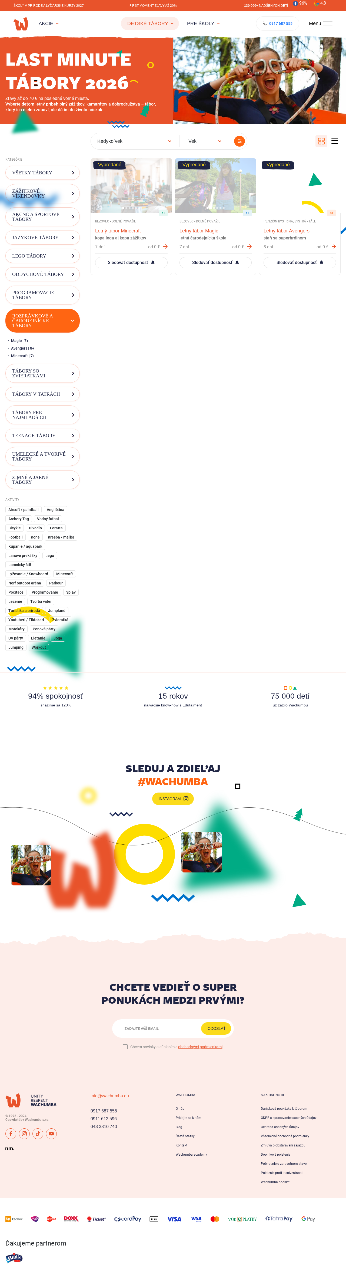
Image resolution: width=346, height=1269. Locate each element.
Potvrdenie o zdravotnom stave (284, 1164)
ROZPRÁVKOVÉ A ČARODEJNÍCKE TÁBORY (32, 320)
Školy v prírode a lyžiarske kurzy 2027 (49, 6)
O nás (180, 1109)
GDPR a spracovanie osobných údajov (289, 1118)
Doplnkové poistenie (275, 1154)
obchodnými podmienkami (200, 1047)
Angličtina (55, 509)
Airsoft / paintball (23, 509)
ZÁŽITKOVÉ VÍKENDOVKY (28, 193)
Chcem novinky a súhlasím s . (177, 1047)
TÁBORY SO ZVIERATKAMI (28, 373)
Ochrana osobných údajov (280, 1127)
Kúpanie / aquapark (25, 546)
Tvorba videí (40, 601)
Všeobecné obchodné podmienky (285, 1136)
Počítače (16, 592)
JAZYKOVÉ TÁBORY (35, 237)
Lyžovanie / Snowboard (28, 574)
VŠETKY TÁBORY (32, 172)
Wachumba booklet (275, 1182)
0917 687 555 (104, 1111)
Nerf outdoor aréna (24, 583)
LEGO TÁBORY (29, 256)
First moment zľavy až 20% (153, 6)
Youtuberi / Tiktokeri (26, 620)
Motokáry (16, 629)
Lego (49, 555)
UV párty (15, 638)
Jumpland (56, 610)
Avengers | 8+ (22, 348)
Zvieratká (60, 620)
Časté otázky (185, 1136)
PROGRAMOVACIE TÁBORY (33, 295)
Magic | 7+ (20, 341)
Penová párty (44, 629)
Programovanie (45, 592)
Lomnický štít (19, 565)
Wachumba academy (191, 1154)
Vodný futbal (48, 519)
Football (15, 537)
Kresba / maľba (61, 537)
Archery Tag (18, 519)
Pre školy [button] (200, 23)
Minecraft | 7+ (23, 356)
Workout (39, 647)
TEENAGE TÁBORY (34, 435)
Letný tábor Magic (198, 231)
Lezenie (15, 601)
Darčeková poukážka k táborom (284, 1109)
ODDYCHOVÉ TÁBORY (38, 274)
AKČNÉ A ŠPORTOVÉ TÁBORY (35, 217)
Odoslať (217, 1028)
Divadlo (35, 528)
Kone (35, 537)
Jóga (58, 638)
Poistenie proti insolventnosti (282, 1173)
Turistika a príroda (24, 610)
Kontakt (181, 1145)
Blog (179, 1127)
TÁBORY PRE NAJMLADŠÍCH (29, 415)
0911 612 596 (104, 1118)
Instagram (170, 799)
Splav (71, 592)
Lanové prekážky (22, 555)
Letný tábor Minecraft (118, 231)
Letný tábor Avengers (287, 231)
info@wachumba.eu (110, 1096)
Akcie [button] (46, 23)
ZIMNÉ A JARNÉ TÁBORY (30, 480)
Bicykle (14, 528)
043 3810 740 (104, 1126)
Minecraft (64, 574)
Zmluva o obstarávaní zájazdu (283, 1145)
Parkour (56, 583)
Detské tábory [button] (147, 23)
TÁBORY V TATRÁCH (36, 394)
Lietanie (38, 638)
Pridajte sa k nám (188, 1118)
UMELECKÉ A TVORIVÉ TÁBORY (39, 456)
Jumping (16, 647)
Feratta (56, 528)
